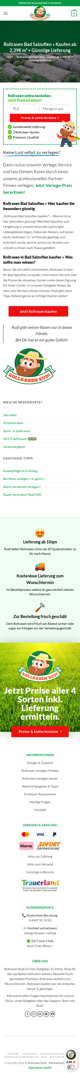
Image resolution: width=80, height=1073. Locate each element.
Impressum (30, 1053)
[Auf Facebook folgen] (28, 1014)
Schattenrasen (13, 423)
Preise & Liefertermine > (40, 118)
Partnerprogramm (63, 1056)
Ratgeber (29, 1000)
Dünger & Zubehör (40, 763)
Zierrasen (10, 415)
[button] (5, 13)
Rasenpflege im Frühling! (20, 471)
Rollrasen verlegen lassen (40, 778)
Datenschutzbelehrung (21, 1056)
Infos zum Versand (40, 864)
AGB (44, 1056)
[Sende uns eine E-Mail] (40, 1014)
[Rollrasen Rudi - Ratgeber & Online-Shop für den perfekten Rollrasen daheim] (40, 13)
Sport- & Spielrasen (16, 431)
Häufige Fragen (40, 802)
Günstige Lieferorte (40, 872)
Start (10, 57)
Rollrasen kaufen (38, 984)
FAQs (9, 1000)
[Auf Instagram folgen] (34, 1014)
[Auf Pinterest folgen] (46, 1014)
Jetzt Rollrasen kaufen (38, 311)
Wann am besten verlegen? (22, 487)
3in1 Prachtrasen (15, 439)
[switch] (71, 1067)
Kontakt (40, 810)
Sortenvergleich (14, 447)
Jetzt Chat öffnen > (40, 946)
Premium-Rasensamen (40, 794)
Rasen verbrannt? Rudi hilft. (22, 494)
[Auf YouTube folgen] (52, 1014)
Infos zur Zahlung (40, 856)
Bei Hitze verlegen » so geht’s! (24, 479)
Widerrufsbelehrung (56, 1053)
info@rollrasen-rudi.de (40, 933)
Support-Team (59, 1000)
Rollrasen (34, 974)
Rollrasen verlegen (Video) (40, 770)
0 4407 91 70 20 (40, 920)
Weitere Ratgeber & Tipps (40, 786)
